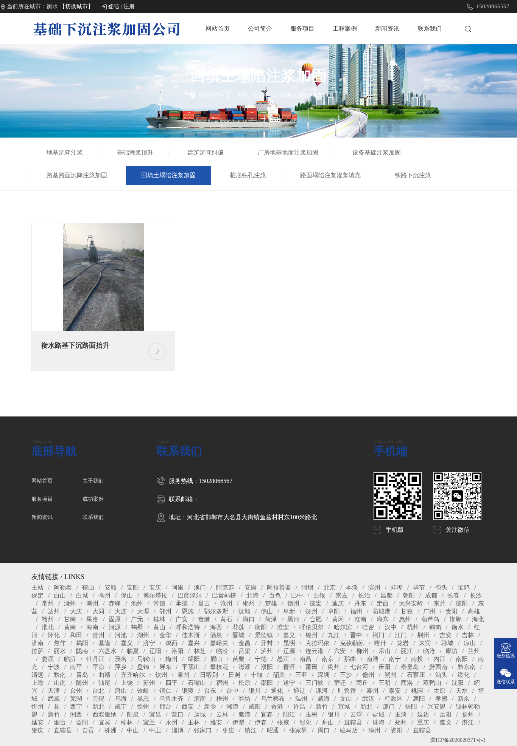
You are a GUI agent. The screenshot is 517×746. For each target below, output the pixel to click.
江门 (401, 635)
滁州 (70, 603)
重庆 (423, 722)
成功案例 (93, 499)
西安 (188, 706)
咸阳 (255, 706)
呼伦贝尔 (311, 627)
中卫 (155, 730)
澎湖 (244, 667)
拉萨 (37, 651)
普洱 (289, 667)
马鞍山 (146, 659)
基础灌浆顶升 (135, 152)
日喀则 (209, 675)
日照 (234, 675)
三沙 (346, 675)
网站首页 (218, 28)
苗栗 (238, 659)
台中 (232, 690)
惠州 (405, 619)
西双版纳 (104, 714)
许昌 (299, 706)
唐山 (121, 690)
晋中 (356, 635)
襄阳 (419, 698)
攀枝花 (219, 667)
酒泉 (216, 635)
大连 (121, 611)
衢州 (334, 667)
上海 (37, 682)
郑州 (401, 722)
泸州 (267, 651)
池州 (137, 603)
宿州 (222, 682)
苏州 (149, 682)
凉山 (470, 643)
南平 (76, 667)
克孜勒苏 (352, 643)
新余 (464, 698)
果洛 (92, 619)
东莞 (439, 603)
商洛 (407, 682)
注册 (129, 6)
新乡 (210, 706)
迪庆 (338, 603)
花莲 (238, 627)
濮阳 (267, 667)
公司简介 (260, 28)
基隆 (104, 643)
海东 (383, 619)
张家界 (298, 730)
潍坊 (244, 698)
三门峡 (314, 682)
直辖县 (353, 722)
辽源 (289, 651)
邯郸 (456, 619)
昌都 (386, 595)
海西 (216, 627)
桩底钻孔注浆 (248, 175)
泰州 (372, 690)
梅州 (171, 659)
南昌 (305, 659)
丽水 (60, 651)
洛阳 (177, 651)
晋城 (238, 635)
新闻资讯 (387, 28)
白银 (319, 595)
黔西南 (438, 667)
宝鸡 (464, 587)
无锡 (98, 698)
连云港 (314, 651)
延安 (37, 722)
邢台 (165, 706)
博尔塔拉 (155, 595)
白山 (60, 595)
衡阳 (261, 627)
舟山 (328, 722)
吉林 (468, 635)
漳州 (374, 730)
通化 (277, 690)
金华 (165, 635)
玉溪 (401, 714)
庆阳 (384, 667)
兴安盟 (436, 706)
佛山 (267, 611)
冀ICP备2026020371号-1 (458, 740)
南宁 (395, 659)
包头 (441, 587)
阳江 (289, 714)
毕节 (419, 587)
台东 (210, 690)
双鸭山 (432, 682)
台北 (98, 690)
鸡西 (171, 643)
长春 (453, 595)
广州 (429, 611)
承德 (182, 603)
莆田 (311, 667)
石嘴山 (197, 682)
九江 (334, 635)
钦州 (161, 675)
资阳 (397, 730)
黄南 (70, 627)
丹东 (360, 603)
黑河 (293, 619)
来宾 (425, 643)
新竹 (322, 706)
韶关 (279, 675)
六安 (340, 651)
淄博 (177, 730)
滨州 (374, 587)
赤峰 (115, 603)
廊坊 (451, 651)
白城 (82, 595)
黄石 (226, 619)
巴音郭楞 (224, 595)
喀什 (380, 643)
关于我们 (93, 481)
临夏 (133, 651)
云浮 (356, 714)
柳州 (362, 651)
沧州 (226, 603)
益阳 (82, 722)
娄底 (48, 659)
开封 (267, 643)
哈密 (368, 627)
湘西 (76, 714)
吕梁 (244, 651)
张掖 (283, 722)
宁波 (54, 667)
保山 (127, 595)
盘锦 (143, 667)
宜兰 (149, 722)
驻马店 (349, 730)
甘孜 (407, 611)
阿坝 (307, 587)
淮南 (360, 619)
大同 (98, 611)
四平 (171, 682)
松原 (244, 682)
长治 (364, 595)
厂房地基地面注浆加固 (288, 152)
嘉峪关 (219, 643)
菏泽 (271, 619)
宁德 (261, 659)
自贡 (88, 730)
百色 (275, 595)
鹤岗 (435, 627)
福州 (356, 611)
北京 (330, 587)
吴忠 (143, 698)
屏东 (165, 667)
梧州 (222, 698)
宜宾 (104, 722)
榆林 (127, 722)
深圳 (324, 675)
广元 (137, 619)
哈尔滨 (343, 627)
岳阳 (445, 714)
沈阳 (458, 682)
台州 (76, 690)
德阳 (462, 603)
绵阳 (194, 659)
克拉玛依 (317, 643)
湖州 (143, 635)
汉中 (391, 627)
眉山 (216, 659)
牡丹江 (95, 659)
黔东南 (467, 667)
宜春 (267, 714)
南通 (372, 659)
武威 (54, 698)
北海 (252, 595)
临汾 (222, 651)
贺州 (98, 635)
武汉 (368, 698)
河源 (115, 627)
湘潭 (232, 706)
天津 (54, 690)
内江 (439, 659)
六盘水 (107, 651)
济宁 (149, 643)
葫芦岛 (430, 619)
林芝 (200, 651)
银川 (334, 714)
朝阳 (409, 595)
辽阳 (155, 651)
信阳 (411, 706)
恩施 (188, 611)
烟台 (60, 722)
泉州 (184, 675)
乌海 (121, 698)
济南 (37, 643)
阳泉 (133, 714)
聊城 (447, 643)
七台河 (359, 667)
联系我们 (429, 28)
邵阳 (267, 682)
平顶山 (191, 667)
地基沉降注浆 (65, 152)
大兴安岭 (411, 603)
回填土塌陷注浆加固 (305, 95)
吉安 (445, 635)
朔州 (391, 675)
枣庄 (228, 730)
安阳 (133, 587)
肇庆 (37, 730)
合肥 (316, 619)
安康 (250, 587)
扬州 (468, 714)
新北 (98, 706)
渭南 (200, 698)
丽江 (407, 651)
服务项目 (302, 28)
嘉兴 (194, 643)
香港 (277, 706)
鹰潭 (244, 714)
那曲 (350, 659)
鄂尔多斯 (216, 611)
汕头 (441, 675)
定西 (383, 603)
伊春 (261, 722)
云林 (222, 714)
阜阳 (334, 611)
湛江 (468, 722)
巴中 (297, 595)
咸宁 (121, 706)
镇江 (250, 730)
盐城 (378, 714)
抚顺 (244, 611)
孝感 (441, 698)
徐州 (143, 706)
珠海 (378, 722)
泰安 (395, 690)
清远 (37, 675)
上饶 (127, 682)
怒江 (283, 659)
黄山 (159, 627)
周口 (324, 730)
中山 (133, 730)
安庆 (155, 587)
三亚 (301, 675)
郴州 (249, 603)
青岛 (82, 675)
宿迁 (340, 682)
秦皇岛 (410, 667)
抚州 (311, 611)
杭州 (413, 627)
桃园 (417, 690)
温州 (301, 698)
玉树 (311, 714)
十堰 (257, 675)
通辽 (299, 690)
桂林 (159, 619)
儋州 (368, 675)
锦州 (311, 635)
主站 (37, 587)
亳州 (104, 595)
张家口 (203, 730)
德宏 (316, 603)
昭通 (273, 730)
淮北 (48, 627)
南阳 (462, 659)
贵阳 (451, 611)
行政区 (394, 698)
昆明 (289, 643)
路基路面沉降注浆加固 (77, 175)
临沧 (429, 651)
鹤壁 (137, 627)
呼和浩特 (188, 627)
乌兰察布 (273, 698)
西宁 (76, 706)
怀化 (54, 635)
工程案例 (345, 28)
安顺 (110, 587)
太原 (439, 690)
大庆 (76, 611)
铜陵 (188, 690)
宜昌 (155, 714)
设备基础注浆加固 (376, 152)
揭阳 (82, 643)
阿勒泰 (63, 587)
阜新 (289, 611)
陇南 (82, 651)
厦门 (389, 706)
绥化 (464, 675)
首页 (242, 95)
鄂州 (165, 611)
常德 (159, 603)
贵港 (204, 619)
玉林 (194, 722)
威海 (324, 698)
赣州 (48, 619)
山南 (60, 682)
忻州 (37, 706)
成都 (431, 595)
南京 (328, 659)
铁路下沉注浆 (413, 175)
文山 (346, 698)
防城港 (381, 611)
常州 (48, 603)
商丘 (362, 682)
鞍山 (88, 587)
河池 (121, 635)
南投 (417, 659)
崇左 (342, 595)
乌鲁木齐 (171, 698)
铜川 (255, 690)
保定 (37, 595)
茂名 (121, 659)
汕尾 (104, 682)
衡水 (458, 627)
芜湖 (76, 698)
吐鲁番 (347, 690)
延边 (423, 714)
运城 (200, 714)
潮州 (92, 603)
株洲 (110, 730)
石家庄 (416, 675)
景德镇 (264, 635)
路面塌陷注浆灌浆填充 (330, 175)
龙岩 (403, 643)
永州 (171, 722)
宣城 (344, 706)
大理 (143, 611)
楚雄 (271, 603)
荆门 (378, 635)
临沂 (70, 659)
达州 (54, 611)
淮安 (283, 627)
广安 (182, 619)
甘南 (70, 619)
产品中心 (264, 95)
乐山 (384, 651)
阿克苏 (225, 587)
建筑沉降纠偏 (205, 152)
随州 (82, 682)
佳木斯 (191, 635)
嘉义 (289, 635)
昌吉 (204, 603)
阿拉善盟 (279, 587)
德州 (293, 603)
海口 (249, 619)
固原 (115, 619)
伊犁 (238, 722)
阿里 (177, 587)
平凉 (98, 667)
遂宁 (289, 682)
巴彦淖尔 (190, 595)
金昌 (244, 643)
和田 (76, 635)
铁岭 (143, 690)
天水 (462, 690)
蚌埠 (397, 587)
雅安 (216, 722)
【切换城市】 (76, 6)
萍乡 (121, 667)
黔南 (60, 675)
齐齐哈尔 (133, 675)
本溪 (352, 587)
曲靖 (104, 675)
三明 (384, 682)
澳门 (200, 587)
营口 (177, 714)
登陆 (113, 6)
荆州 (423, 635)
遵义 (445, 722)
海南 (92, 627)
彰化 (305, 722)
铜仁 (165, 690)
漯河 (322, 690)
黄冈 (338, 619)
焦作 (60, 643)
